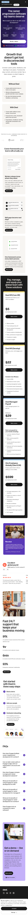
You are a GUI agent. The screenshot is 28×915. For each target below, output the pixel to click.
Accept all (14, 908)
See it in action (11, 877)
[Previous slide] (4, 569)
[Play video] (15, 532)
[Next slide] (7, 569)
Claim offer (16, 4)
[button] (14, 755)
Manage (13, 912)
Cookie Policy (8, 905)
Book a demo (14, 41)
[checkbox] (8, 27)
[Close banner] (25, 2)
